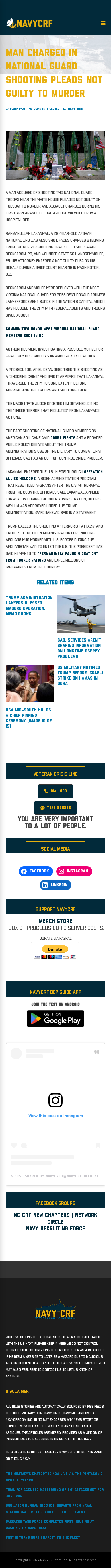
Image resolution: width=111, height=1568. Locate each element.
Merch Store (55, 921)
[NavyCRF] (29, 28)
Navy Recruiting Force (55, 1228)
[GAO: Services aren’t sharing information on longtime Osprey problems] (81, 631)
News (72, 109)
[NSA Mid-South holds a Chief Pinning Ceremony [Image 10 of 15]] (30, 701)
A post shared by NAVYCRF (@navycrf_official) (55, 1176)
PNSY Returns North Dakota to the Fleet (43, 1537)
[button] (55, 791)
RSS (80, 109)
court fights (62, 438)
